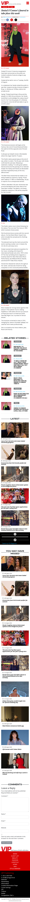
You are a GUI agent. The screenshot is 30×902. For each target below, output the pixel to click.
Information (5, 883)
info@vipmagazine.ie (8, 877)
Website (3, 828)
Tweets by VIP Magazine (9, 543)
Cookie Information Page (9, 885)
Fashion (15, 860)
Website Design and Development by (19, 899)
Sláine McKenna (7, 17)
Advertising (5, 881)
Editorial (4, 879)
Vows (15, 864)
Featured (17, 341)
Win (15, 866)
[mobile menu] (27, 3)
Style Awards (15, 868)
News (16, 403)
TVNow (3, 891)
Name (3, 814)
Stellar (3, 893)
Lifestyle (15, 862)
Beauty (15, 858)
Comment (4, 796)
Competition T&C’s (7, 895)
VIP (2, 889)
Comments (22, 17)
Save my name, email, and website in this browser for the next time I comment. (13, 837)
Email (3, 821)
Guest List (15, 856)
